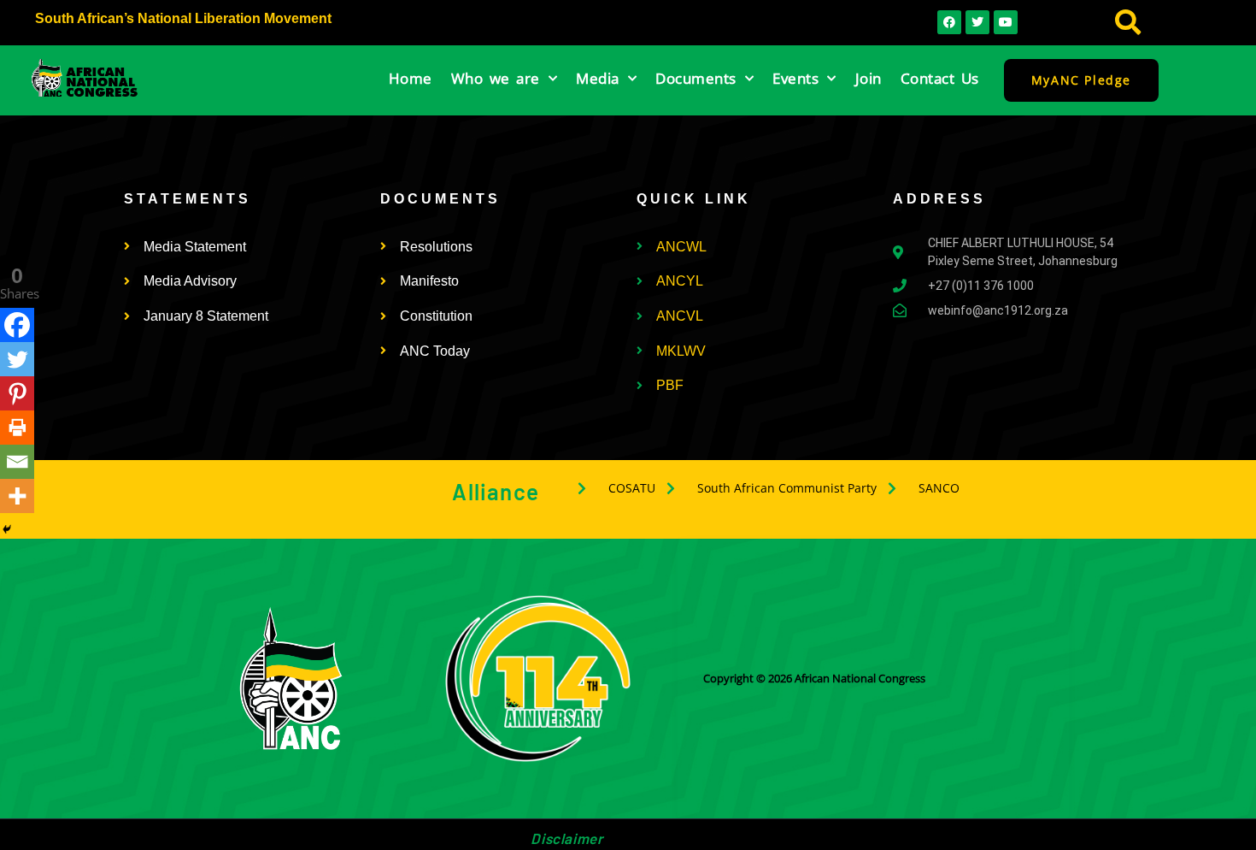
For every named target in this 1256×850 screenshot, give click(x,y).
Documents (696, 78)
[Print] (17, 427)
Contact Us (940, 78)
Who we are (495, 78)
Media (597, 78)
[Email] (17, 462)
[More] (17, 496)
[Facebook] (17, 325)
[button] (1128, 23)
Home (410, 78)
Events (795, 78)
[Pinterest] (17, 393)
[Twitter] (17, 359)
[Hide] (7, 529)
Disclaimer (566, 838)
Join (868, 78)
